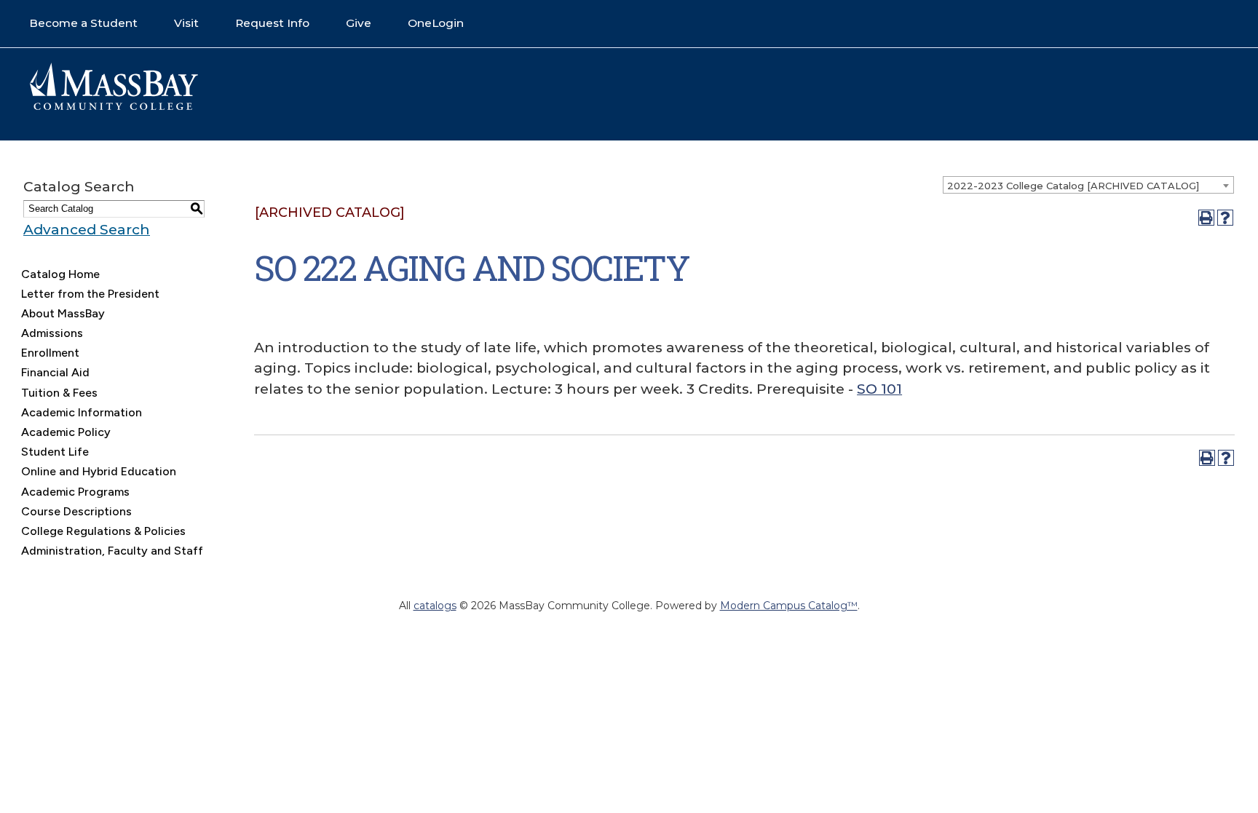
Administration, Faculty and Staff (112, 551)
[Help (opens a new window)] (1225, 218)
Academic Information (81, 412)
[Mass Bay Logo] (113, 106)
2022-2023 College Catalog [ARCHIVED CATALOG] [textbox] (1073, 185)
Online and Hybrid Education (98, 471)
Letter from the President (90, 294)
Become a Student (83, 23)
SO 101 (879, 389)
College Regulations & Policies (103, 531)
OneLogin (436, 23)
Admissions (52, 333)
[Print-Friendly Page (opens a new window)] (1206, 218)
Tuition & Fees (59, 393)
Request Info (272, 23)
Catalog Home (60, 274)
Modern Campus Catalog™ (789, 605)
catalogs (435, 605)
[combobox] (1088, 185)
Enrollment (50, 353)
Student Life (55, 452)
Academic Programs (75, 492)
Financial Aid (55, 372)
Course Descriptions (76, 511)
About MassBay (63, 313)
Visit (186, 23)
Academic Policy (66, 432)
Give (358, 23)
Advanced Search (86, 229)
